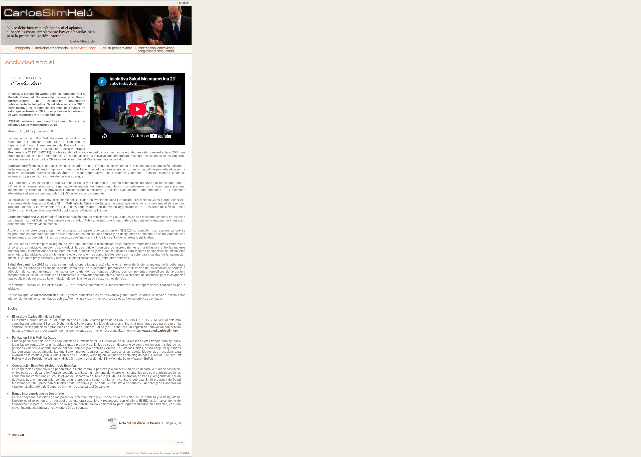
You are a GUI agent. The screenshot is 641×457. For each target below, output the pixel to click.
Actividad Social (155, 49)
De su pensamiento (116, 49)
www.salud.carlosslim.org (159, 330)
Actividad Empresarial (50, 49)
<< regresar (16, 434)
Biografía (21, 49)
